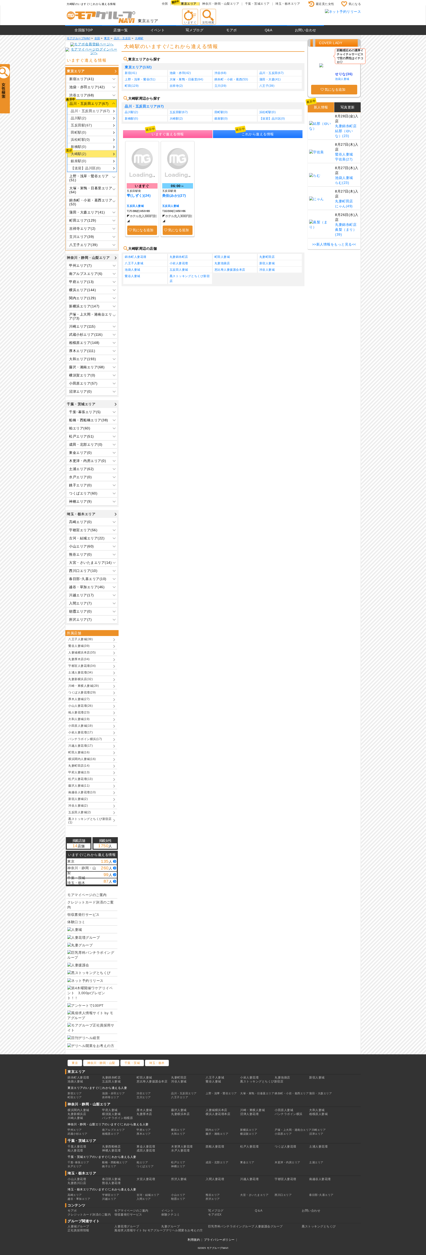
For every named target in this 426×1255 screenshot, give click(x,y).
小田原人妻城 (284, 1110)
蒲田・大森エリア (320, 1093)
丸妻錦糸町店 (179, 257)
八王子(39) (267, 86)
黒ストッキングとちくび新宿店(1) (89, 820)
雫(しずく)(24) (139, 195)
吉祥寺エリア (110, 1097)
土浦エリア (316, 1162)
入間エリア (144, 1198)
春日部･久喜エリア (321, 1194)
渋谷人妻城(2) (78, 805)
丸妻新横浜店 (77, 1114)
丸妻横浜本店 (180, 1114)
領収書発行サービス (83, 915)
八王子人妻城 (134, 263)
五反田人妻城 (135, 205)
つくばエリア (145, 1166)
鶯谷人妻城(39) (79, 646)
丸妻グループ (170, 1226)
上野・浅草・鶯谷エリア (221, 1093)
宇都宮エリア (110, 1194)
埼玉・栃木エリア (287, 3)
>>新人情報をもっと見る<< (334, 244)
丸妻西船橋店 (111, 1146)
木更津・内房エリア (287, 1162)
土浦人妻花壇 (318, 1146)
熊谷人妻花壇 (111, 1183)
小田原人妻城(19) (80, 725)
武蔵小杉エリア (78, 1133)
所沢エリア (213, 1198)
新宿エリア (75, 1093)
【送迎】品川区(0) (86, 168)
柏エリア (142, 1162)
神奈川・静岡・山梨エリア (220, 3)
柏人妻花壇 (75, 1150)
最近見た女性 (325, 4)
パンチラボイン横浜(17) (85, 739)
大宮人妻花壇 (146, 1179)
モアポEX (215, 1214)
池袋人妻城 (132, 269)
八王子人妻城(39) (80, 639)
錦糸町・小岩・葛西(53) (231, 79)
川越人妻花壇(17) (80, 745)
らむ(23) (342, 183)
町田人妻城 (222, 257)
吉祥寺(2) (176, 86)
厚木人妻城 (144, 1110)
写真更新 (347, 107)
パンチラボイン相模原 (117, 1118)
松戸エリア (178, 1162)
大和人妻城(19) (79, 719)
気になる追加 (143, 230)
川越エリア (109, 1198)
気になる (355, 4)
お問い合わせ (305, 30)
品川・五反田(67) (271, 73)
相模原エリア (110, 1133)
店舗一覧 (120, 30)
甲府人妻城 (110, 1110)
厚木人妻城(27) (79, 699)
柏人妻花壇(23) (79, 712)
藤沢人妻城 (179, 1110)
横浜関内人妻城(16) (82, 759)
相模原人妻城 (318, 1114)
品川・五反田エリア (184, 1093)
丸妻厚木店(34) (79, 659)
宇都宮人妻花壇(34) (82, 666)
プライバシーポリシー (219, 1239)
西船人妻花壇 (215, 1146)
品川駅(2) (78, 118)
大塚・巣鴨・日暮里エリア (257, 1093)
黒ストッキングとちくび (319, 1226)
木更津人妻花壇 (182, 1146)
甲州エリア (75, 1129)
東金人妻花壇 (146, 1146)
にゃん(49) (344, 206)
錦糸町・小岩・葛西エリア (292, 1093)
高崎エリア (75, 1194)
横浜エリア (178, 1129)
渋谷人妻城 (267, 269)
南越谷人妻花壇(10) (82, 792)
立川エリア (144, 1097)
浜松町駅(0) (80, 139)
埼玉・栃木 (157, 1063)
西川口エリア (283, 1194)
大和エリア (178, 1133)
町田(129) (132, 86)
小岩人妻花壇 (179, 263)
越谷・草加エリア (79, 1198)
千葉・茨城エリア (257, 3)
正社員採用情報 (78, 1230)
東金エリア (247, 1162)
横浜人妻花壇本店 (218, 1114)
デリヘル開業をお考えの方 (184, 1230)
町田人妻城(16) (79, 752)
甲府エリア (144, 1129)
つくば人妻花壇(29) (82, 692)
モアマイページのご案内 (87, 895)
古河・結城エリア (148, 1194)
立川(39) (220, 86)
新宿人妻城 (267, 263)
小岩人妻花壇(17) (80, 732)
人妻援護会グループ (269, 1226)
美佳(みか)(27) (174, 195)
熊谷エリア (213, 1194)
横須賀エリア (248, 1133)
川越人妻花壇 (249, 1179)
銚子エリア (109, 1166)
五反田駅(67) (81, 125)
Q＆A (259, 1210)
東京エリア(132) (138, 67)
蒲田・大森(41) (270, 79)
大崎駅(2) (78, 154)
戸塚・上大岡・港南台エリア (293, 1129)
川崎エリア (319, 1129)
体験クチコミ (170, 1214)
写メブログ (195, 30)
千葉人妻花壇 (77, 1146)
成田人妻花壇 (146, 1150)
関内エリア (213, 1129)
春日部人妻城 (111, 1179)
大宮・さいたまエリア (254, 1194)
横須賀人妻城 (111, 1114)
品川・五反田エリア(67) (90, 111)
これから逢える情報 (258, 134)
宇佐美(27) (344, 159)
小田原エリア (283, 1133)
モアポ (231, 30)
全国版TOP (83, 30)
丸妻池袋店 (222, 263)
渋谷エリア (144, 1093)
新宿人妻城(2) (78, 799)
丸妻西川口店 (77, 1183)
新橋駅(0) (78, 147)
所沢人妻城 (179, 1179)
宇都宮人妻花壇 (285, 1179)
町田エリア (75, 1097)
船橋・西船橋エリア (115, 1162)
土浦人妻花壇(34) (80, 672)
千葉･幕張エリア (78, 1162)
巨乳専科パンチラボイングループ (231, 1226)
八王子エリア (179, 1097)
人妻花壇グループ (126, 1226)
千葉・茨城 (132, 1063)
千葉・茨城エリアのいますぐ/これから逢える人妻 (102, 1157)
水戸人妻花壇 (180, 1150)
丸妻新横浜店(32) (80, 679)
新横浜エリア (248, 1129)
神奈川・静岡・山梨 (101, 1063)
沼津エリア (316, 1133)
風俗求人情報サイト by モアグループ (140, 1230)
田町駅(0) (78, 132)
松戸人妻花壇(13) (80, 779)
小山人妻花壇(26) (80, 705)
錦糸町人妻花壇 (135, 257)
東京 (75, 1063)
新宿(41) (131, 73)
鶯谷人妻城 (132, 276)
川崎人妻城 (75, 1118)
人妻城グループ (78, 1226)
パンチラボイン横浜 (288, 1114)
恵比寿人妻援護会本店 (229, 269)
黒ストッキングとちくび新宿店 (190, 278)
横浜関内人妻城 (78, 1110)
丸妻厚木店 (144, 1114)
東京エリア (188, 3)
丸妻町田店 (267, 257)
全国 (165, 3)
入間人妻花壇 (215, 1179)
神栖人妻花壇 (111, 1150)
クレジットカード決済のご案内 (90, 904)
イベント (157, 30)
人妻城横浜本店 (216, 1110)
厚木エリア (144, 1133)
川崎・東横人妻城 (252, 1110)
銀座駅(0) (78, 161)
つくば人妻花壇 (285, 1146)
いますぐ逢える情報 (168, 134)
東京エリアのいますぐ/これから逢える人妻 (97, 1088)
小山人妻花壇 (77, 1179)
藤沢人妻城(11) (79, 785)
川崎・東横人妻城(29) (83, 686)
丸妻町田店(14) (79, 765)
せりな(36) (344, 74)
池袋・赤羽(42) (180, 73)
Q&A (268, 30)
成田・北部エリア (217, 1162)
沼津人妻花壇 (249, 1114)
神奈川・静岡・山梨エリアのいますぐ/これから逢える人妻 (108, 1124)
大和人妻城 (317, 1110)
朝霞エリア (178, 1198)
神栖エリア (178, 1166)
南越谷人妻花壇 (320, 1179)
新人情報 (321, 107)
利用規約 (194, 1239)
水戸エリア (75, 1166)
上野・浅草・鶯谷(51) (140, 79)
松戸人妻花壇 (249, 1146)
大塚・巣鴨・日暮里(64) (186, 79)
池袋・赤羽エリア (113, 1093)
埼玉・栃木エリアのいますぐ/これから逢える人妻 (102, 1189)
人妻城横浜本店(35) (82, 652)
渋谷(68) (220, 73)
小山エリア (178, 1194)
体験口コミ (76, 922)
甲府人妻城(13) (79, 772)
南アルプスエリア (113, 1129)
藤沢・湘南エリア (217, 1133)
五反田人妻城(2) (79, 812)
